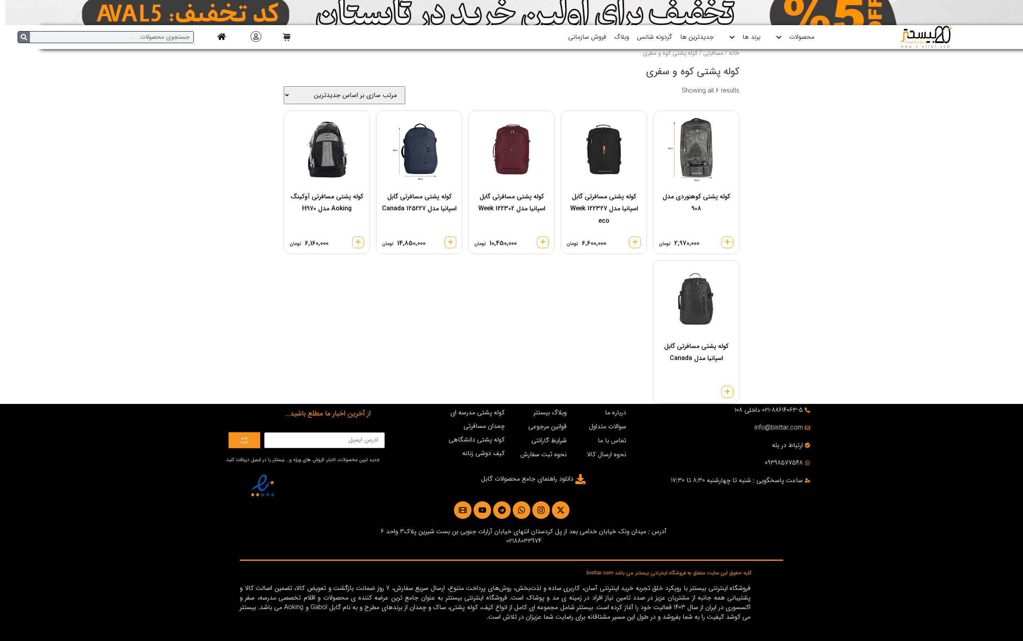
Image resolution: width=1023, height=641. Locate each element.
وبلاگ (621, 37)
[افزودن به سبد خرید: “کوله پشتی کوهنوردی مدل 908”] (727, 242)
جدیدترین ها (697, 37)
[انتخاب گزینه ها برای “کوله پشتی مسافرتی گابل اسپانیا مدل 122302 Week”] (543, 242)
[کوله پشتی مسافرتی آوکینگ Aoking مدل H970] (327, 149)
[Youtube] (482, 510)
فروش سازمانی (587, 37)
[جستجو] (24, 37)
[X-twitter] (560, 510)
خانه (734, 53)
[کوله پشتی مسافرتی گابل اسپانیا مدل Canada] (696, 299)
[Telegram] (502, 510)
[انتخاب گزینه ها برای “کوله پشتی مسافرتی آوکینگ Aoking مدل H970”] (358, 242)
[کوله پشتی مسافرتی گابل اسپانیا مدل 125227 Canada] (419, 149)
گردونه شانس (654, 37)
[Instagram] (541, 510)
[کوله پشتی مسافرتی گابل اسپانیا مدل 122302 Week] (511, 149)
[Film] (463, 510)
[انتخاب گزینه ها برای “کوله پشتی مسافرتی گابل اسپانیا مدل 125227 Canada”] (450, 242)
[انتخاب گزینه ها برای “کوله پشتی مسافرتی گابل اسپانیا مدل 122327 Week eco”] (635, 242)
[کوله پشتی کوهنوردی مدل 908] (696, 149)
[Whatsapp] (521, 510)
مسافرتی (713, 53)
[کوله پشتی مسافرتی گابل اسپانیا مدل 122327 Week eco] (604, 149)
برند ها (751, 37)
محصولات (801, 37)
